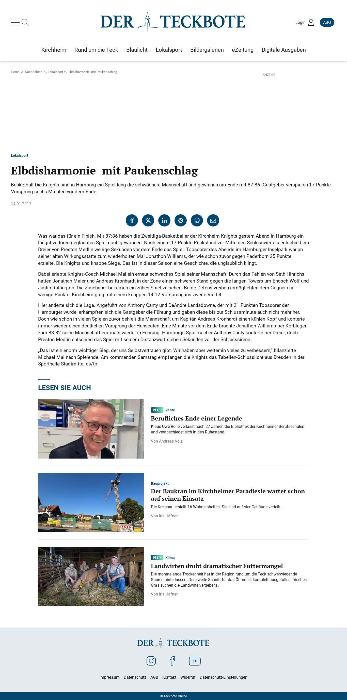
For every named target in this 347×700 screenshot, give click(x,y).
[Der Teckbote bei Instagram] (151, 661)
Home (15, 71)
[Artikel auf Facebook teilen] (132, 220)
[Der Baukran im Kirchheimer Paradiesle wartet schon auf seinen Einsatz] (91, 502)
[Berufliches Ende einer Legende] (91, 428)
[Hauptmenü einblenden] (16, 22)
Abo (327, 22)
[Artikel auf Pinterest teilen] (181, 220)
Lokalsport (55, 71)
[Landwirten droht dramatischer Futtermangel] (91, 576)
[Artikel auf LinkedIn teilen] (164, 220)
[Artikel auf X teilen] (148, 220)
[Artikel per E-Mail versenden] (213, 220)
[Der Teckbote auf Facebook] (172, 661)
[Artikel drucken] (197, 220)
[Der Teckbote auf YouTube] (195, 661)
